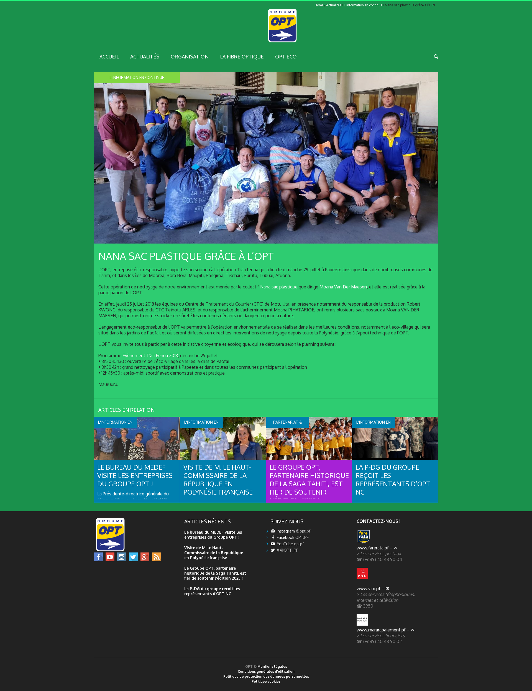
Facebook (292, 537)
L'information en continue (363, 5)
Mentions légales (272, 666)
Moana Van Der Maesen (343, 287)
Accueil (109, 56)
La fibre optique (242, 56)
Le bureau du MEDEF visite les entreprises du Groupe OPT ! (135, 475)
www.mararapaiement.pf (381, 630)
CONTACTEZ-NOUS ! (378, 521)
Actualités (333, 5)
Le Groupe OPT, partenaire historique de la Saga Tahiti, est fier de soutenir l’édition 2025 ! (309, 484)
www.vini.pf (368, 588)
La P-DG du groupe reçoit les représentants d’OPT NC (392, 479)
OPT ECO (286, 56)
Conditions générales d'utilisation (266, 671)
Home (318, 5)
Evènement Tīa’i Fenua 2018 (150, 355)
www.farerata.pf (373, 548)
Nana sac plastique (279, 287)
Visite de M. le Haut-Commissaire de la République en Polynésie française (218, 479)
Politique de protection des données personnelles (266, 676)
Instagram (293, 531)
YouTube (290, 543)
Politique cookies (266, 681)
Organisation (190, 56)
